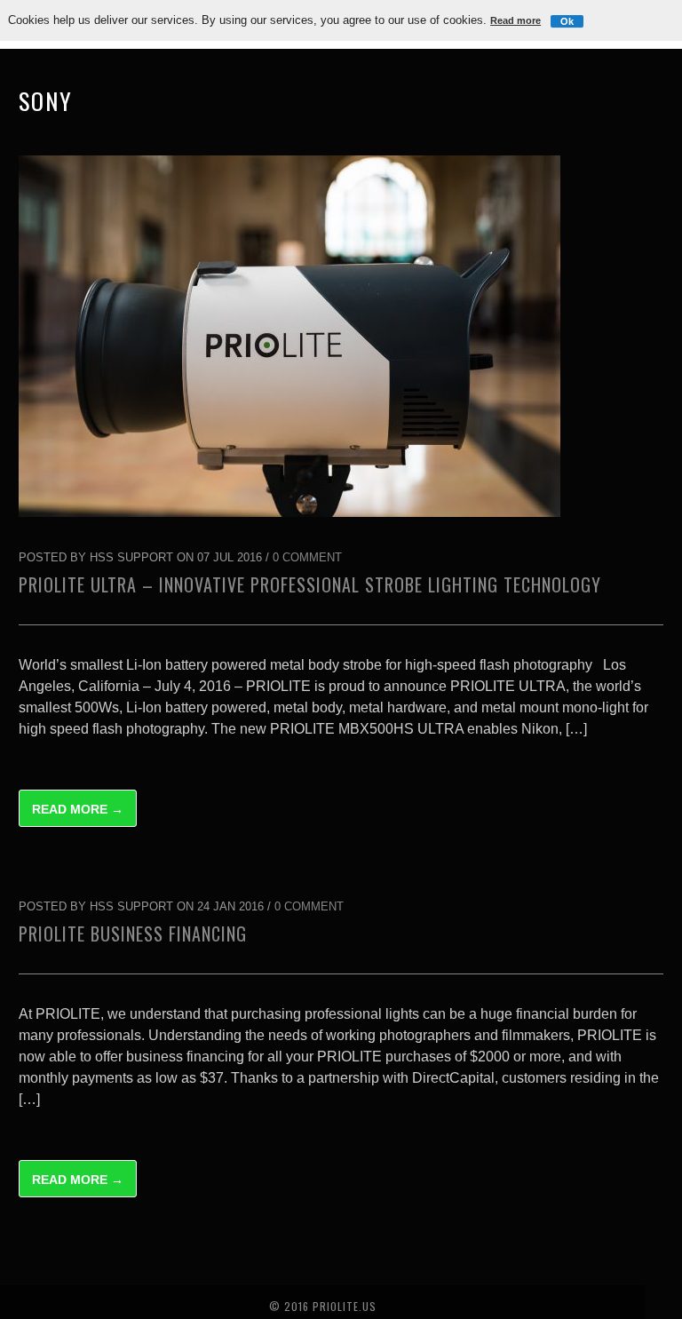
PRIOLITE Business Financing (133, 933)
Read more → (77, 809)
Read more (515, 20)
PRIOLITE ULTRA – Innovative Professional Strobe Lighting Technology (310, 584)
